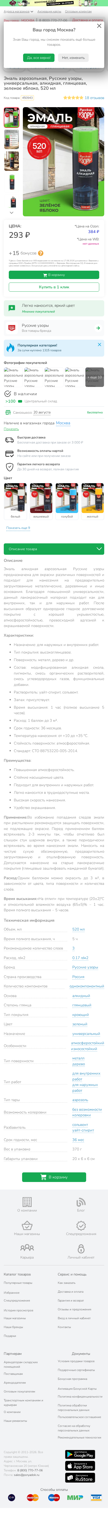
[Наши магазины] (27, 1225)
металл (78, 1058)
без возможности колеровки (87, 1112)
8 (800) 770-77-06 (53, 20)
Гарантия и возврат (71, 1300)
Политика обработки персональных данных (73, 1407)
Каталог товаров (17, 1274)
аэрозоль (80, 1099)
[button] (11, 118)
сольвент (80, 1124)
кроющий (80, 1014)
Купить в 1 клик (54, 287)
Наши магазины (15, 1318)
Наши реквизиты (15, 1421)
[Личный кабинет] (81, 1249)
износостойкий (84, 1048)
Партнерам (13, 1353)
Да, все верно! (38, 57)
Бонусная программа (72, 1379)
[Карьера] (27, 1247)
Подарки (10, 1336)
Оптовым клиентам (78, 11)
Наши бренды (13, 1327)
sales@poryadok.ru (26, 1475)
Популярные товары (18, 1283)
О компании (12, 1412)
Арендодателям (15, 1383)
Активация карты (49, 11)
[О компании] (27, 1202)
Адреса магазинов (16, 11)
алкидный (81, 995)
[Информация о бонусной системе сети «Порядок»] (40, 253)
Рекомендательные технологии (79, 1437)
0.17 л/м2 (80, 957)
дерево (78, 1063)
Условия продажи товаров (76, 1361)
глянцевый (81, 1005)
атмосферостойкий (87, 1043)
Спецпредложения (17, 1300)
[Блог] (81, 1202)
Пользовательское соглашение (79, 1417)
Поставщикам (13, 1374)
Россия (78, 976)
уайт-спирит (83, 1130)
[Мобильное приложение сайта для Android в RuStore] (80, 1478)
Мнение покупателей (38, 311)
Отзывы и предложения (74, 1309)
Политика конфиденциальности (80, 1397)
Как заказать (66, 1283)
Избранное (11, 1293)
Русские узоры (85, 967)
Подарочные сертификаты (76, 1370)
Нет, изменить (73, 57)
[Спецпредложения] (81, 1226)
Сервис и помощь (72, 1274)
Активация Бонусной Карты (77, 1389)
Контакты (64, 1327)
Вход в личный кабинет (74, 1318)
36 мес (78, 1139)
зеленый (79, 1024)
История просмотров (18, 1310)
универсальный (86, 1033)
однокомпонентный (87, 986)
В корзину (56, 274)
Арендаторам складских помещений (21, 1364)
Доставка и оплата (87, 20)
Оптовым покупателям (19, 1391)
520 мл (78, 929)
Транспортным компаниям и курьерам (23, 1402)
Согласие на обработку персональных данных (74, 1428)
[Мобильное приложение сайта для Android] (80, 1454)
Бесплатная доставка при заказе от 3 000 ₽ (50, 442)
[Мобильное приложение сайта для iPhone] (80, 1466)
